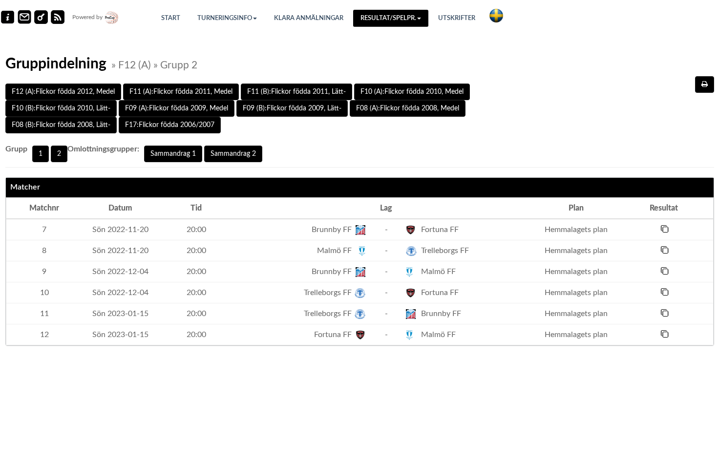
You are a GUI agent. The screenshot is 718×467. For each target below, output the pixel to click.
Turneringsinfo (224, 18)
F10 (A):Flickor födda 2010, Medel (412, 91)
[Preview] (704, 84)
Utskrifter (456, 18)
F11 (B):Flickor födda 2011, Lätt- (296, 91)
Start (170, 18)
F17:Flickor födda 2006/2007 (169, 125)
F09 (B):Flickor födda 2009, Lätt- (292, 108)
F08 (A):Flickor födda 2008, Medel (407, 108)
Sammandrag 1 (173, 153)
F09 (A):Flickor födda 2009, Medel (176, 108)
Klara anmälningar (308, 18)
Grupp (16, 149)
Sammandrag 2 (233, 153)
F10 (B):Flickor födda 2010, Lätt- (61, 108)
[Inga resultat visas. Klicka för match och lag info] (665, 228)
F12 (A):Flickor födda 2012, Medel (63, 91)
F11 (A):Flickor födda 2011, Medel (180, 91)
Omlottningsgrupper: (103, 149)
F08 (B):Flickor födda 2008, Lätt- (61, 125)
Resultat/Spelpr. (388, 18)
